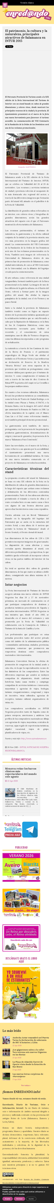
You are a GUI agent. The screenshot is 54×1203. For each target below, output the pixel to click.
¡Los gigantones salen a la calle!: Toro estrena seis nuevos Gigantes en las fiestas (30, 1052)
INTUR (23, 747)
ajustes (22, 1194)
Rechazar (19, 1199)
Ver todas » (26, 1085)
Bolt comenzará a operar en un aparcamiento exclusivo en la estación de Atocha (21, 806)
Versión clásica (27, 3)
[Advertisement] (27, 71)
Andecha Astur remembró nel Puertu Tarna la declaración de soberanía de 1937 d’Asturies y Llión (31, 1040)
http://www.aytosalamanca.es (33, 738)
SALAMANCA (18, 750)
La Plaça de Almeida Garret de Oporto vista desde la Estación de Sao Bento (29, 1064)
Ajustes (31, 1199)
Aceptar (7, 1199)
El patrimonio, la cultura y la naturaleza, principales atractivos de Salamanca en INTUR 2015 (26, 36)
